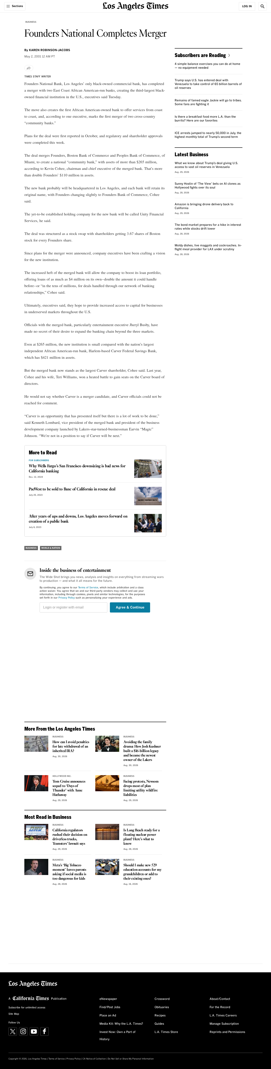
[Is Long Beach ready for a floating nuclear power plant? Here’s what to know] (107, 832)
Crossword (162, 999)
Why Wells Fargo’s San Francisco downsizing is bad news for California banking (77, 468)
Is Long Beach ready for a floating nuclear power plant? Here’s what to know (141, 837)
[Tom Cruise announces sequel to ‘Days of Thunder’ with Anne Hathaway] (36, 783)
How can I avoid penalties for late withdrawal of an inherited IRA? (71, 747)
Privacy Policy (66, 598)
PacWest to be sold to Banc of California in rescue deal (72, 489)
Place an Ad (108, 1015)
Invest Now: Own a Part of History (118, 1036)
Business (30, 22)
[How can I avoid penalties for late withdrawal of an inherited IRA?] (36, 744)
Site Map (13, 1014)
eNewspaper (108, 999)
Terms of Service (88, 587)
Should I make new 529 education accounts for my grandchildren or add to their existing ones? (142, 872)
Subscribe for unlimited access (26, 1007)
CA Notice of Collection (94, 1059)
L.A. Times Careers (223, 1015)
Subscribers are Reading (200, 55)
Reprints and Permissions (227, 1032)
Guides (159, 1023)
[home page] (135, 6)
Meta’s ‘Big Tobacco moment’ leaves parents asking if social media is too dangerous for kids (69, 872)
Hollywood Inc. (62, 776)
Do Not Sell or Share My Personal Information (131, 1059)
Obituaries (162, 1007)
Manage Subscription (224, 1023)
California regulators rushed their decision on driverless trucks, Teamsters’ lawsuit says (70, 837)
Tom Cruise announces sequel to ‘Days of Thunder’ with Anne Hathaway (69, 788)
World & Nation (50, 548)
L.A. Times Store (166, 1032)
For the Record (220, 1007)
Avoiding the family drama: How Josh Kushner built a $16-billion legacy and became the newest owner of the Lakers (142, 751)
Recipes (160, 1015)
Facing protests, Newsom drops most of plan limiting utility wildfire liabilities (140, 788)
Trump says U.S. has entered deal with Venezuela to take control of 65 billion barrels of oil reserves (208, 84)
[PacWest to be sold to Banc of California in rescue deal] (148, 496)
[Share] (28, 68)
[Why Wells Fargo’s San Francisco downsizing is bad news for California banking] (148, 468)
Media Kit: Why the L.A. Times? (121, 1023)
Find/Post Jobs (110, 1007)
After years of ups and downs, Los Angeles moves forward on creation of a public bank (78, 519)
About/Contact (220, 999)
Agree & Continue (130, 607)
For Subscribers (39, 460)
